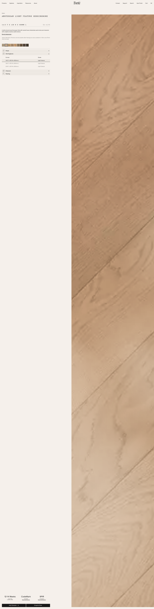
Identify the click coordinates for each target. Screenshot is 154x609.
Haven (3, 13)
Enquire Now (38, 605)
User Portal (139, 3)
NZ (151, 3)
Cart (146, 3)
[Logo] (77, 4)
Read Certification (26, 599)
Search (132, 3)
